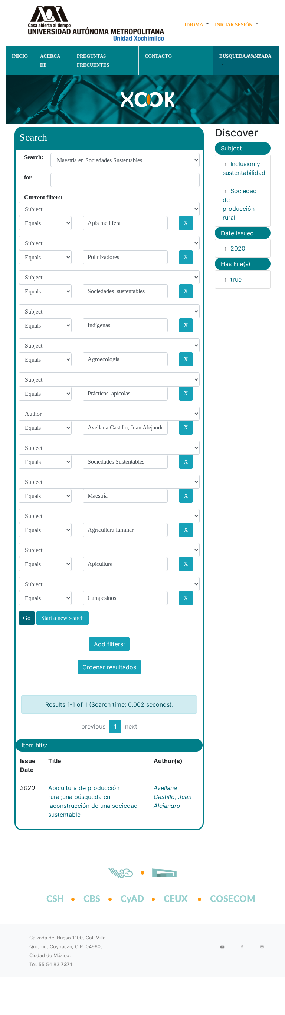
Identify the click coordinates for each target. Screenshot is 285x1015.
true (236, 279)
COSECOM (224, 899)
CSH (55, 899)
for (27, 177)
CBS (91, 899)
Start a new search (62, 618)
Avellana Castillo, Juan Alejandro (172, 796)
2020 (237, 248)
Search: (27, 157)
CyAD (132, 899)
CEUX (176, 899)
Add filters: (109, 644)
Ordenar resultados (109, 667)
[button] (196, 24)
